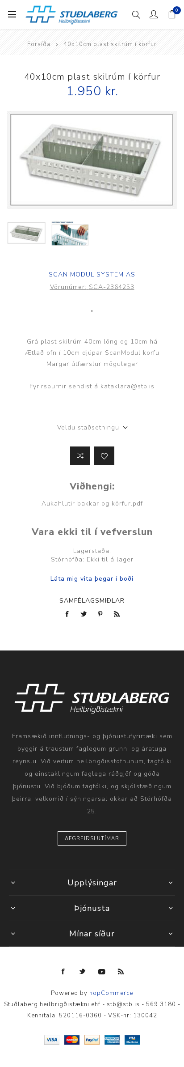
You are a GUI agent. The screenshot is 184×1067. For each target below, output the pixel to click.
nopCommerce (111, 993)
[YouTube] (102, 972)
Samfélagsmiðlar (92, 600)
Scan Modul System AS (92, 274)
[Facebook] (63, 972)
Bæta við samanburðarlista (80, 455)
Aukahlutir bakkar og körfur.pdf (92, 503)
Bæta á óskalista (104, 455)
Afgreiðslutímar (92, 838)
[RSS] (121, 972)
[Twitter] (82, 972)
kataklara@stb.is (127, 386)
